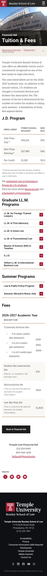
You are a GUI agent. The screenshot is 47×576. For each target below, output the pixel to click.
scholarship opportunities (16, 192)
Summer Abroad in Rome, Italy (20, 293)
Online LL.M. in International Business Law (19, 264)
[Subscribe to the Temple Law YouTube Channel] (28, 564)
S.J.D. (7, 255)
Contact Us (26, 557)
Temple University (26, 551)
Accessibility (26, 538)
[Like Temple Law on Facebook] (23, 564)
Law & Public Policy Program (19, 286)
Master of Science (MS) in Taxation (17, 247)
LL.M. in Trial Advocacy (16, 223)
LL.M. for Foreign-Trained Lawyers (17, 214)
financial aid (32, 188)
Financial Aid (9, 35)
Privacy (25, 541)
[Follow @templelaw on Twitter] (13, 564)
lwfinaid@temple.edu (23, 456)
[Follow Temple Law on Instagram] (34, 564)
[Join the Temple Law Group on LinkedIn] (18, 564)
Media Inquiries (26, 554)
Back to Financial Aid (16, 429)
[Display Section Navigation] (43, 51)
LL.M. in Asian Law (14, 231)
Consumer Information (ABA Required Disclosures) (26, 546)
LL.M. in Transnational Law (18, 238)
